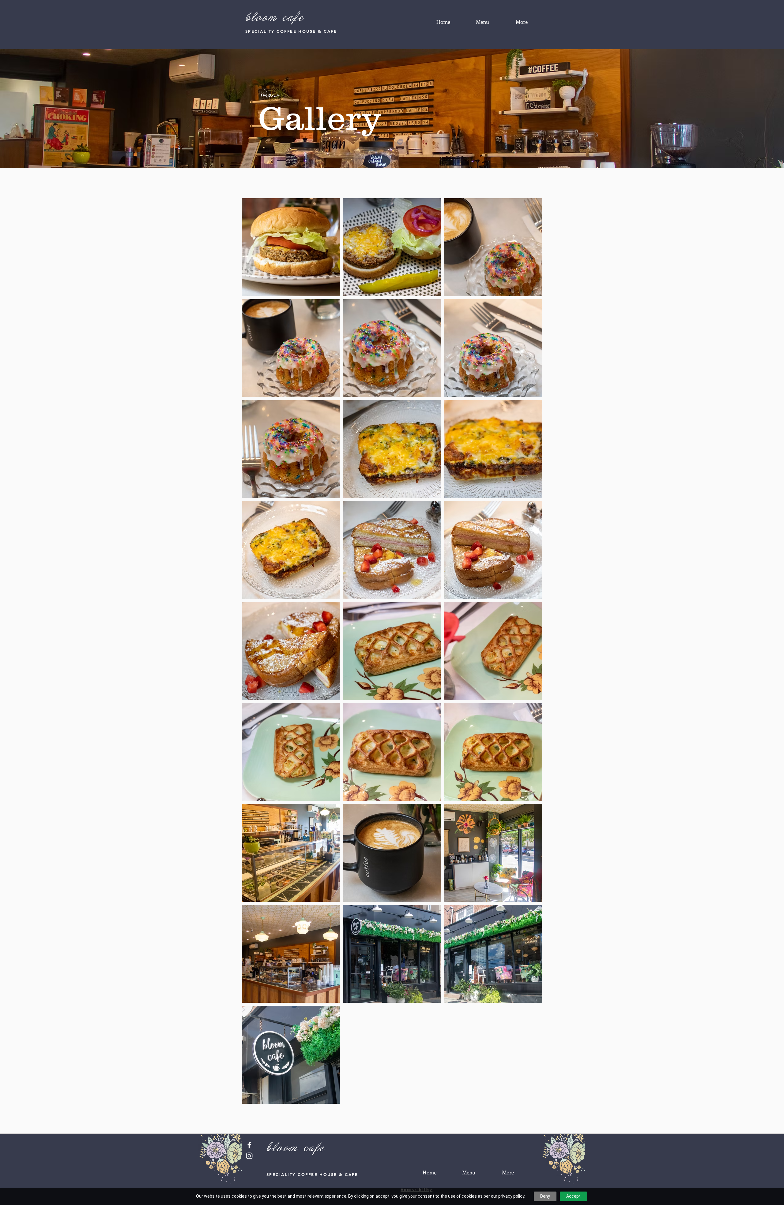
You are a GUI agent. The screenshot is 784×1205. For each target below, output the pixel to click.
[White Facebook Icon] (249, 1145)
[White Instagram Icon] (249, 1155)
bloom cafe (274, 17)
